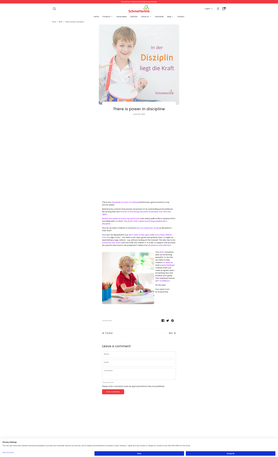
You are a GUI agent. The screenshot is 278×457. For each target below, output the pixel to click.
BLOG (61, 22)
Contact (180, 16)
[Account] (218, 9)
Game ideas (121, 16)
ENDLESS (133, 16)
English (207, 9)
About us (145, 16)
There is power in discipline (74, 22)
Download (159, 16)
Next (171, 333)
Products (107, 16)
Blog (169, 16)
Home (96, 16)
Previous (109, 333)
